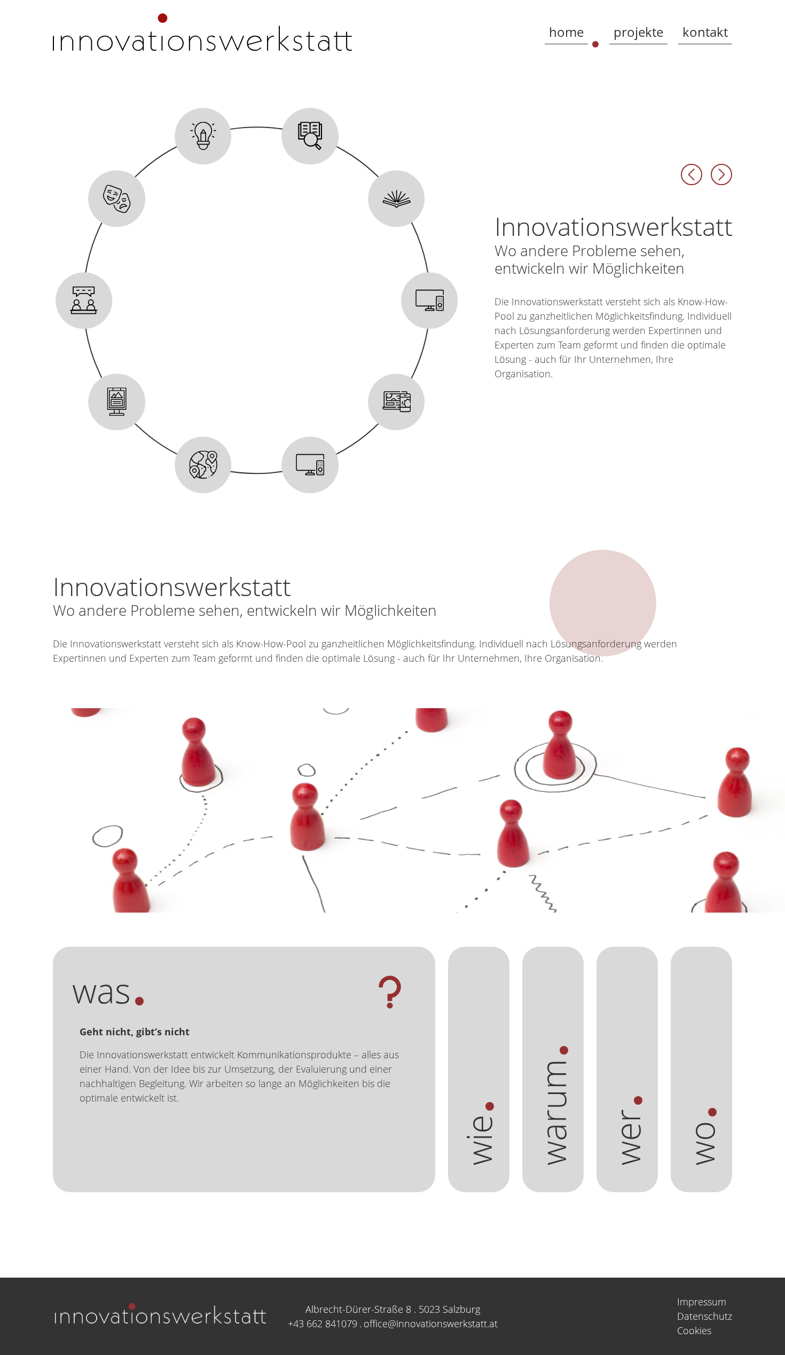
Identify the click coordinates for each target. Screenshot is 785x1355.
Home (566, 32)
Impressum (701, 1301)
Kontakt (705, 32)
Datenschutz (704, 1316)
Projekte (638, 32)
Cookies (694, 1330)
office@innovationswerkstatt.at (431, 1323)
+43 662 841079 (322, 1323)
